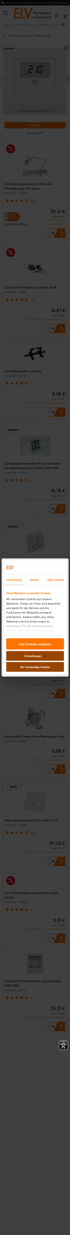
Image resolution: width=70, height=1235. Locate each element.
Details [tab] (34, 579)
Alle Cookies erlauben (35, 644)
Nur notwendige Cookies (35, 667)
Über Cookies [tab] (55, 579)
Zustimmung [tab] (13, 579)
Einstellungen (32, 655)
